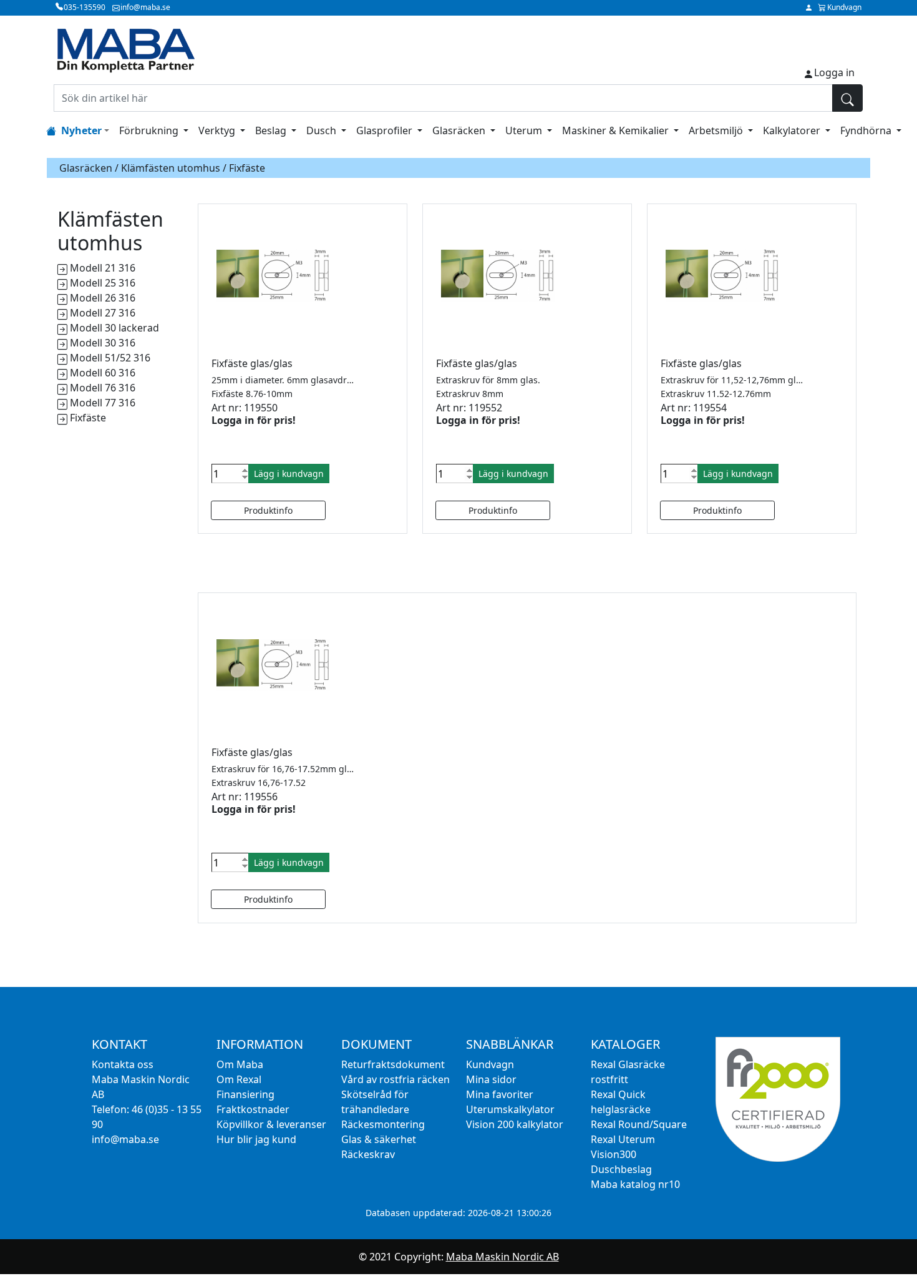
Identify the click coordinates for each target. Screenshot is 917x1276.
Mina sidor (491, 1079)
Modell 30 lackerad (114, 328)
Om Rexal (238, 1079)
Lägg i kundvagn (289, 473)
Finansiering (245, 1094)
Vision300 (613, 1154)
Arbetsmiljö (717, 130)
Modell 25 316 (102, 283)
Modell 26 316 (102, 298)
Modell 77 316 (102, 403)
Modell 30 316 (102, 343)
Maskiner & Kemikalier (616, 130)
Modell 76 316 (102, 388)
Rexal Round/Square (639, 1124)
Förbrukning (150, 130)
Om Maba (239, 1064)
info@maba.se (125, 1139)
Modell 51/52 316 (110, 358)
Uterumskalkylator (510, 1109)
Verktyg (218, 130)
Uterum (525, 130)
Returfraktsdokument (393, 1064)
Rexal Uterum (623, 1139)
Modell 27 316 (102, 313)
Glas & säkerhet (378, 1139)
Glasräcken (460, 130)
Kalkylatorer (793, 130)
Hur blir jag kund (256, 1139)
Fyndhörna (867, 130)
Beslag (272, 130)
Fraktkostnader (252, 1109)
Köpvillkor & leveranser (271, 1124)
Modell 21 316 (102, 268)
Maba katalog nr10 (635, 1184)
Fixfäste (88, 418)
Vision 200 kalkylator (514, 1124)
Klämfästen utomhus (170, 168)
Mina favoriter (499, 1094)
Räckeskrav (368, 1154)
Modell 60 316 (102, 373)
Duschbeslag (621, 1169)
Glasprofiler (385, 130)
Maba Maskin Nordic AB (502, 1257)
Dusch (322, 130)
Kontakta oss (122, 1064)
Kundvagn (490, 1064)
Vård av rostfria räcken (395, 1079)
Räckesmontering (383, 1124)
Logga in (834, 72)
